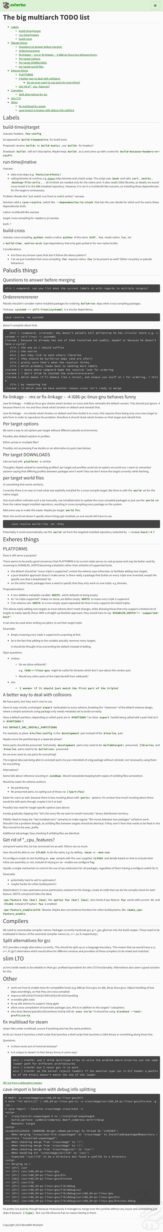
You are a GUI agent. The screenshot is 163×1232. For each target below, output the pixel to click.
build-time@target (30, 31)
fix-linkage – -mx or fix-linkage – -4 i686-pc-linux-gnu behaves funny (58, 54)
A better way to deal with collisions (39, 78)
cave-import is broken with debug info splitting (46, 110)
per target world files (31, 66)
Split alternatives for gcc (33, 94)
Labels (15, 27)
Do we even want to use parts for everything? (53, 82)
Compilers (17, 90)
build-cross (25, 39)
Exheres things (19, 70)
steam (51, 178)
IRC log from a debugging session (22, 1083)
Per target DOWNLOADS (33, 62)
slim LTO (16, 98)
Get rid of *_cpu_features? (34, 86)
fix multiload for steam (32, 106)
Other (14, 102)
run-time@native (29, 35)
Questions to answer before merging (40, 47)
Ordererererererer (29, 51)
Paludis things (19, 43)
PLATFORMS (26, 74)
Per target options (29, 58)
